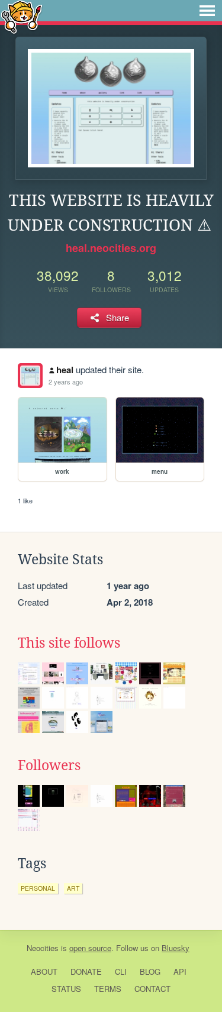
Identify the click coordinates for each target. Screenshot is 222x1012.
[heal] (30, 376)
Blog (150, 971)
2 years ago (66, 381)
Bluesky (175, 947)
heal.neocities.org (111, 248)
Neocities (43, 947)
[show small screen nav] (207, 10)
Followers (49, 765)
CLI (121, 971)
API (179, 971)
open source (90, 947)
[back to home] (21, 16)
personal (38, 888)
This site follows (69, 643)
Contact (152, 988)
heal (64, 369)
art (73, 888)
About (44, 971)
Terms (107, 988)
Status (66, 988)
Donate (86, 971)
